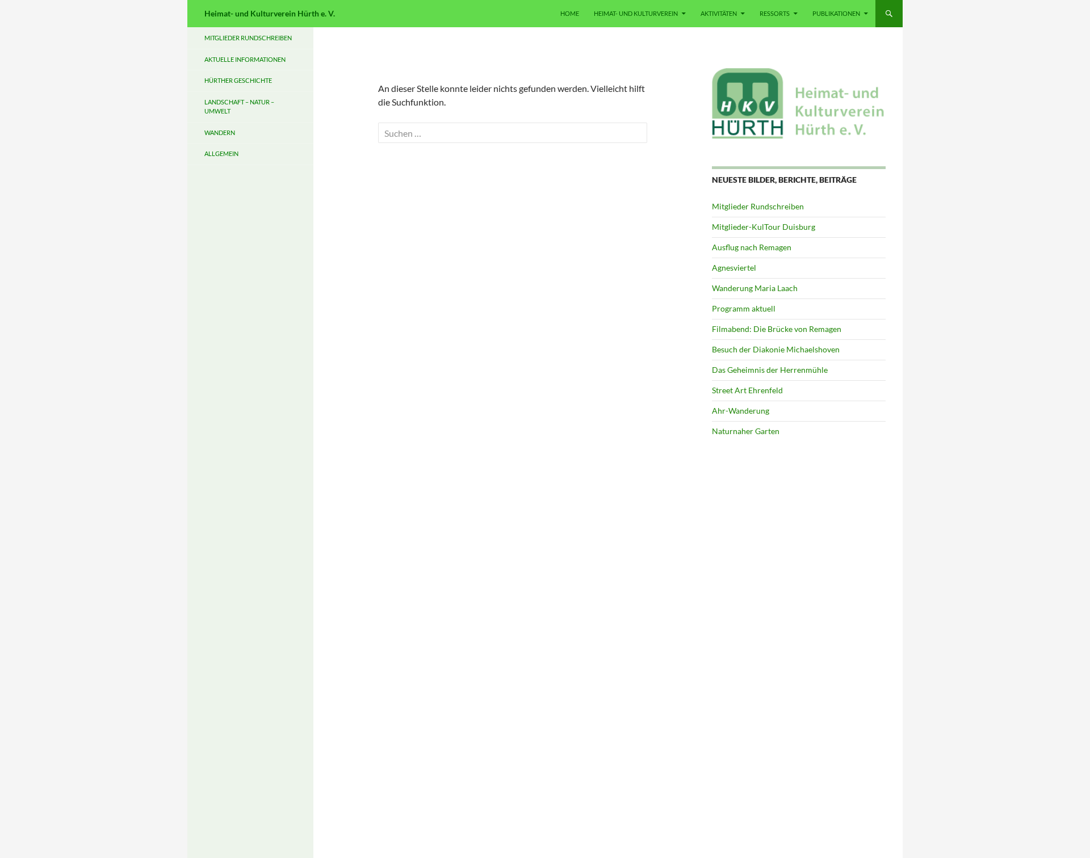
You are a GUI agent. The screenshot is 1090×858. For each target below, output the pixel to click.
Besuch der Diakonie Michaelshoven (776, 349)
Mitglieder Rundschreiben (758, 206)
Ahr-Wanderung (740, 410)
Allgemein (221, 153)
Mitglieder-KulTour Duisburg (763, 227)
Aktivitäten (719, 13)
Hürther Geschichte (238, 80)
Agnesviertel (734, 267)
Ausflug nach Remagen (751, 247)
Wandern (219, 132)
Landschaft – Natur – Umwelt (239, 106)
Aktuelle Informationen (245, 59)
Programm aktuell (743, 308)
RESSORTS (775, 13)
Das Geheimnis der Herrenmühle (770, 370)
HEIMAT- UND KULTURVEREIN (636, 13)
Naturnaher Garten (745, 431)
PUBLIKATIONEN (836, 13)
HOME (569, 13)
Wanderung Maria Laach (755, 288)
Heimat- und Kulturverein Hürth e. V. (269, 13)
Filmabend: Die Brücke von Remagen (776, 329)
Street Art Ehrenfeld (747, 390)
